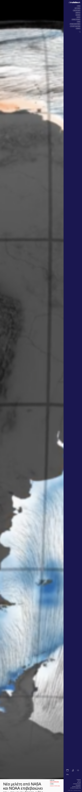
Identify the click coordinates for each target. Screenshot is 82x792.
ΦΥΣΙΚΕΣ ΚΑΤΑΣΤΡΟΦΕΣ (75, 24)
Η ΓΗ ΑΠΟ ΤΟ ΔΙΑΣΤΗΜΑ (75, 26)
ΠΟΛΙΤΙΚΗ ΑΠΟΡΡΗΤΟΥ (76, 786)
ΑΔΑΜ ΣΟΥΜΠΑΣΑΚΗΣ (54, 781)
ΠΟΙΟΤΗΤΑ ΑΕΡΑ (76, 10)
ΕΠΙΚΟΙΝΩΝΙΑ (78, 785)
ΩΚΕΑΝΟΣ (78, 15)
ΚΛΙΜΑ (78, 21)
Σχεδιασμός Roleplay (77, 790)
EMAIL (59, 785)
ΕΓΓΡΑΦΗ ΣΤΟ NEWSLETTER (75, 788)
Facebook (79, 779)
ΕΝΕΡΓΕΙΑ (78, 12)
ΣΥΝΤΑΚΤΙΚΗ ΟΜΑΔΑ (77, 783)
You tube (79, 782)
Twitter (79, 781)
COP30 (78, 6)
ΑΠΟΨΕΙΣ (78, 28)
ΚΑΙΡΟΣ (78, 17)
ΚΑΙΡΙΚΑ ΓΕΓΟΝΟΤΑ (76, 19)
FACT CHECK (77, 8)
